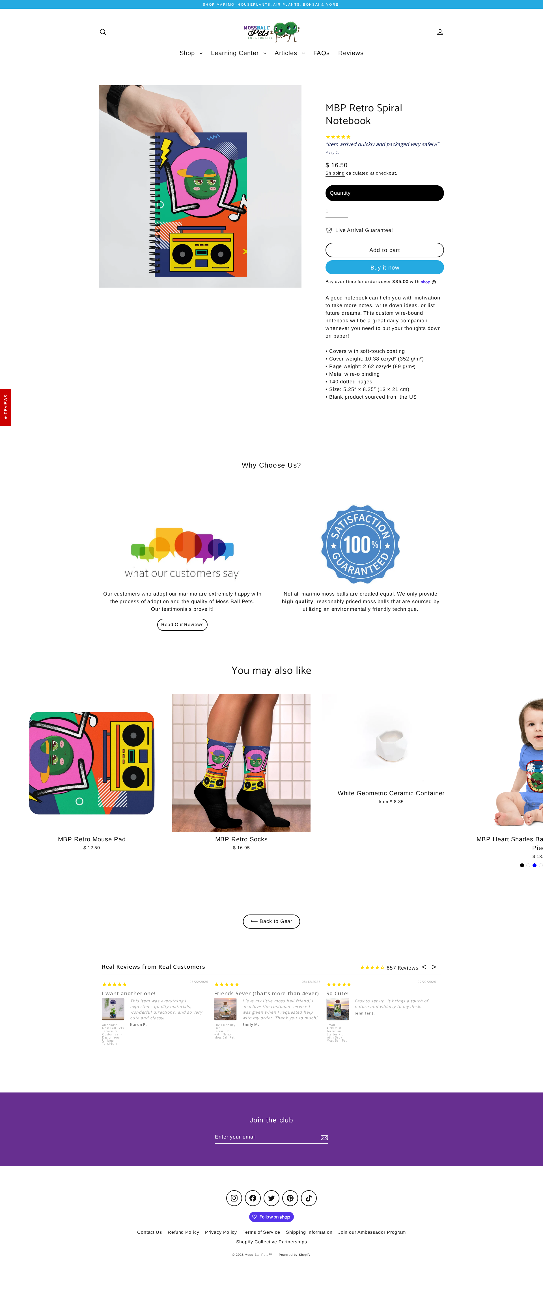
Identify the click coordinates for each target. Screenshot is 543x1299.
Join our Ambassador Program (372, 1232)
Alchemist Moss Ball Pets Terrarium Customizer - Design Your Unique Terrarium (113, 1034)
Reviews (350, 53)
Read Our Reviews (182, 624)
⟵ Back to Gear (272, 921)
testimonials (177, 609)
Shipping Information (309, 1232)
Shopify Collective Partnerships (271, 1241)
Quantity (340, 193)
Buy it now (384, 267)
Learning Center (235, 53)
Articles (287, 53)
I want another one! (129, 993)
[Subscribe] (323, 1137)
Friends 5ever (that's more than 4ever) (266, 993)
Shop (188, 53)
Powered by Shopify (295, 1254)
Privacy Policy (221, 1232)
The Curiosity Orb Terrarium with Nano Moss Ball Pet (224, 1031)
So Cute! (337, 993)
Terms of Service (261, 1232)
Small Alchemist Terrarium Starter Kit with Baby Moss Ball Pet (337, 1033)
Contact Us (149, 1232)
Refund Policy (183, 1232)
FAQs (321, 53)
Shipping (335, 173)
